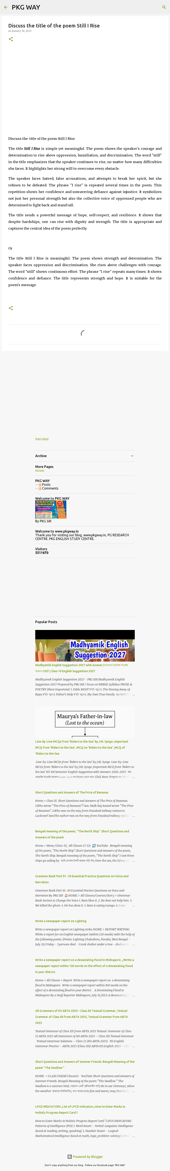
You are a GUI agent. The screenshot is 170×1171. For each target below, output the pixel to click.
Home (39, 470)
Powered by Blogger (87, 1157)
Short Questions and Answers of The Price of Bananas (71, 792)
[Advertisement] (85, 78)
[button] (10, 39)
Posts (46, 484)
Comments (49, 488)
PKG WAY (26, 7)
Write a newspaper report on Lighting (60, 921)
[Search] (46, 7)
